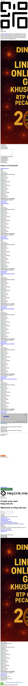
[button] (14, 475)
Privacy (2, 525)
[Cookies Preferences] (2, 683)
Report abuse (4, 487)
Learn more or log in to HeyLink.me (9, 522)
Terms (21, 523)
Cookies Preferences (6, 489)
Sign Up (2, 515)
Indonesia (3, 455)
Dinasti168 (6, 33)
